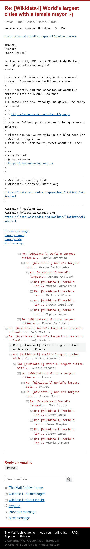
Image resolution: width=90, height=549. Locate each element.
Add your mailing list (53, 532)
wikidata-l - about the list (27, 500)
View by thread (14, 235)
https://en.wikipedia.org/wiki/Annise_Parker (41, 36)
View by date (13, 239)
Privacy (25, 536)
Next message (14, 243)
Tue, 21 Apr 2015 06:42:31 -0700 (37, 21)
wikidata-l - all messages (27, 494)
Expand (14, 506)
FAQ (75, 532)
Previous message (17, 231)
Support (10, 536)
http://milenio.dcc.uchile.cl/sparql (40, 114)
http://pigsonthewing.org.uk (30, 163)
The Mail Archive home (26, 488)
